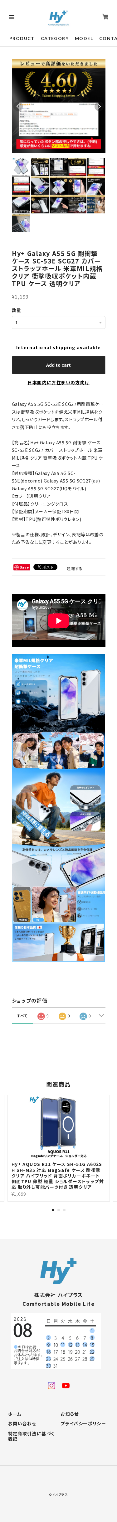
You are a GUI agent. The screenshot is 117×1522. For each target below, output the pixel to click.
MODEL (84, 38)
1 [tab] (53, 1210)
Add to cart (58, 365)
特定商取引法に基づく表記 (31, 1436)
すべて (22, 1015)
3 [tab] (64, 1210)
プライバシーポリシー (83, 1423)
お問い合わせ (22, 1423)
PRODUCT (22, 38)
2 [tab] (58, 1210)
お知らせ (70, 1414)
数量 (17, 310)
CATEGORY (55, 38)
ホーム (15, 1414)
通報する (75, 568)
